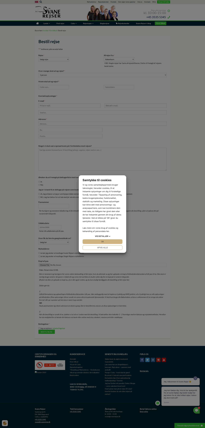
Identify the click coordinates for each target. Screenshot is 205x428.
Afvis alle (102, 247)
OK (102, 241)
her (107, 231)
